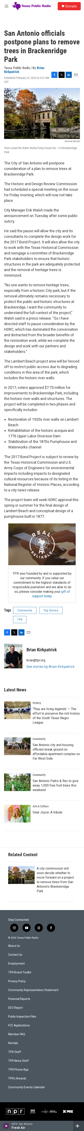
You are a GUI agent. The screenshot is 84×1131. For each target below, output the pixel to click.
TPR (19, 619)
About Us (14, 945)
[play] (6, 1126)
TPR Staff (14, 1052)
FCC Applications (19, 1025)
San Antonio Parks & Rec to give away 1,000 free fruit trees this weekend (55, 785)
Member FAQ (16, 1034)
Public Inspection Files (22, 1016)
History (37, 703)
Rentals (13, 1043)
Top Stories (51, 610)
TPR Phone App (18, 1069)
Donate (71, 6)
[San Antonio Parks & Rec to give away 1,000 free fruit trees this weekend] (17, 782)
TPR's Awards (17, 1078)
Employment (16, 963)
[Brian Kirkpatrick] (13, 656)
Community (24, 610)
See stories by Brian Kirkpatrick (51, 666)
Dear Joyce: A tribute (47, 812)
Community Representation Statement (33, 990)
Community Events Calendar (26, 1087)
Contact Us (15, 954)
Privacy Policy (17, 981)
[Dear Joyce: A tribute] (17, 814)
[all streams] (78, 1126)
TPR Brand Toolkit (19, 972)
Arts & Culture (41, 806)
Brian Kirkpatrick (42, 649)
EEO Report (15, 1007)
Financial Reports (19, 998)
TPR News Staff (18, 1060)
